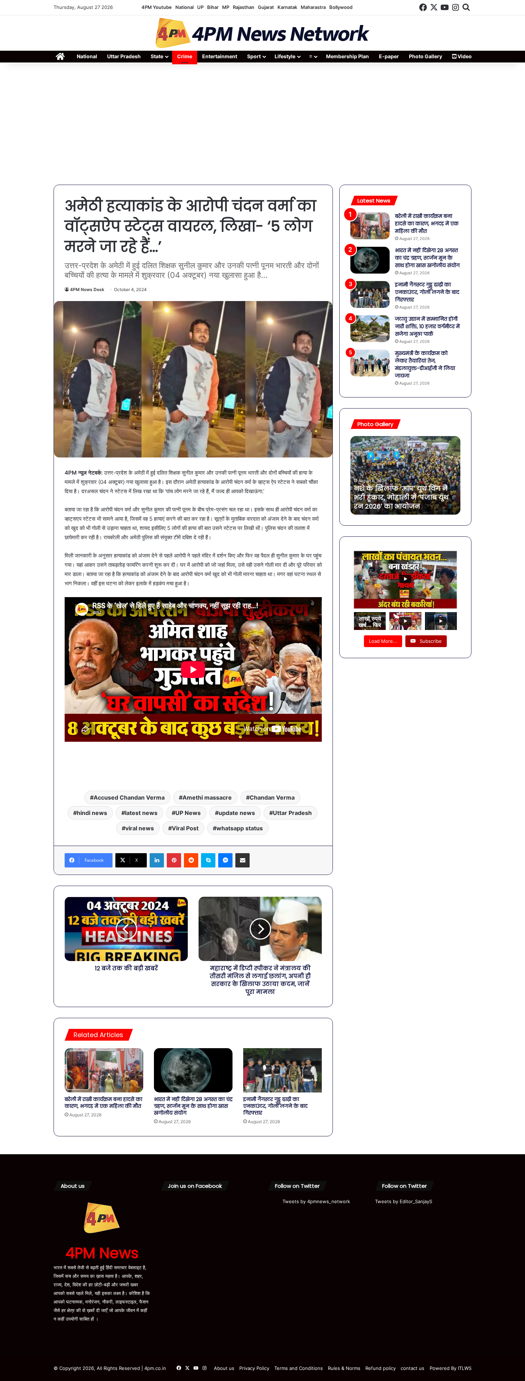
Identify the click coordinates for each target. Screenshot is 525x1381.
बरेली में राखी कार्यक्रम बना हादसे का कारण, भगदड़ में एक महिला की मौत (103, 1103)
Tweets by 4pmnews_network (316, 1201)
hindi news (92, 812)
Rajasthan (243, 7)
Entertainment (219, 56)
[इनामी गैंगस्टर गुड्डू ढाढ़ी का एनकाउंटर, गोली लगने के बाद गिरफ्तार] (282, 1070)
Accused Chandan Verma (129, 797)
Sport (254, 56)
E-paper (389, 56)
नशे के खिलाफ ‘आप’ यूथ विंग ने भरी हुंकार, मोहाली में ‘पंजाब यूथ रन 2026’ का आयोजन (401, 497)
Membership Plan (347, 56)
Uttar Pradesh (124, 56)
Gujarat (266, 7)
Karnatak (287, 7)
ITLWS (464, 1368)
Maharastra (313, 7)
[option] (405, 475)
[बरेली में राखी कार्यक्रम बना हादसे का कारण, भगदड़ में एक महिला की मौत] (104, 1070)
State (157, 56)
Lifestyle (285, 56)
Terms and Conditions (298, 1368)
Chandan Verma (272, 797)
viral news (139, 828)
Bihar (213, 7)
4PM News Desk (87, 289)
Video (464, 56)
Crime (184, 56)
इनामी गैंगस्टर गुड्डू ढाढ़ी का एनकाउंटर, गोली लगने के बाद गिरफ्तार (275, 1106)
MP (225, 7)
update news (237, 812)
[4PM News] (262, 33)
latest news (141, 812)
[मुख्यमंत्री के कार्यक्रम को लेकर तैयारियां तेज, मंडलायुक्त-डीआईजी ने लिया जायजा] (370, 363)
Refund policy (380, 1368)
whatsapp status (239, 828)
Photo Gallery (425, 56)
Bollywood (340, 7)
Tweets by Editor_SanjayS (403, 1201)
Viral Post (185, 828)
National (184, 7)
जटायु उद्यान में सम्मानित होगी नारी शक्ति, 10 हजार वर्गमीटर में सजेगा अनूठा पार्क (427, 326)
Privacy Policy (254, 1368)
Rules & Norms (344, 1368)
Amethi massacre (207, 797)
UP (200, 7)
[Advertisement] (262, 124)
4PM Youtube (156, 7)
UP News (188, 812)
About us (224, 1368)
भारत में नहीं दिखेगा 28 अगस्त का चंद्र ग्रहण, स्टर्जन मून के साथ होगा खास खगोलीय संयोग (193, 1106)
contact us (412, 1368)
